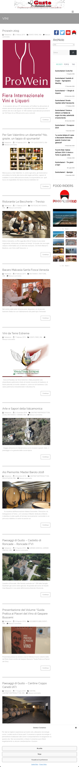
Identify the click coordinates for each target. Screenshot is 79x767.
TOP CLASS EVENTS (37, 142)
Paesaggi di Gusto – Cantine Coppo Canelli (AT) (24, 685)
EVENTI (31, 35)
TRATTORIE (42, 274)
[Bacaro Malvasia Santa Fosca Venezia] (26, 280)
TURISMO (19, 415)
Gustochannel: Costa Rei (64, 71)
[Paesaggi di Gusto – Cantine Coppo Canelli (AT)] (26, 697)
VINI (40, 35)
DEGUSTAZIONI (7, 478)
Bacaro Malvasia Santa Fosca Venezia (25, 269)
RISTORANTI (42, 205)
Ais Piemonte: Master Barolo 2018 (23, 472)
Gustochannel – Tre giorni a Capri (64, 163)
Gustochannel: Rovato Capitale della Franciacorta (64, 102)
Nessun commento (10, 145)
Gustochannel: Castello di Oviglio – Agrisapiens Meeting (64, 80)
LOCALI (4, 415)
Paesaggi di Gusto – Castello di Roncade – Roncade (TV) (21, 542)
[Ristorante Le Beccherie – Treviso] (26, 212)
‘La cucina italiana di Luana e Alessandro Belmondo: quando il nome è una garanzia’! (64, 139)
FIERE (36, 35)
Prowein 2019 (10, 30)
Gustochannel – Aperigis (64, 172)
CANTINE (32, 691)
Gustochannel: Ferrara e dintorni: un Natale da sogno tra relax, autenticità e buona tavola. (64, 114)
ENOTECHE (34, 205)
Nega (39, 754)
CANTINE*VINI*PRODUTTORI (40, 412)
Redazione (7, 35)
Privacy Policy (43, 764)
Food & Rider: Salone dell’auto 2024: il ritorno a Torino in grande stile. (64, 152)
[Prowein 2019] (26, 41)
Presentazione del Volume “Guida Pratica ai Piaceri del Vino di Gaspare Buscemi (25, 613)
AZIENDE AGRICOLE (36, 548)
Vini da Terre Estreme (15, 333)
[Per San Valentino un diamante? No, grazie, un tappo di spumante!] (26, 149)
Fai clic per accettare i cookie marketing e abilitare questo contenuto (65, 218)
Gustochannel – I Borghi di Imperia (64, 92)
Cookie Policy (34, 764)
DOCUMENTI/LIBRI (35, 621)
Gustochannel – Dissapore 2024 (64, 126)
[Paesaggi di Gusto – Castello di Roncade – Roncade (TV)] (26, 554)
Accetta (39, 748)
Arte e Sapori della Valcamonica (22, 408)
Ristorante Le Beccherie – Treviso (23, 201)
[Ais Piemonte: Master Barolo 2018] (26, 483)
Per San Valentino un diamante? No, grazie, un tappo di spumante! (24, 136)
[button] (76, 728)
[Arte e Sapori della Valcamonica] (26, 419)
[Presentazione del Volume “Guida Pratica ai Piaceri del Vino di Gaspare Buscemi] (26, 628)
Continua (45, 120)
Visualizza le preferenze (39, 760)
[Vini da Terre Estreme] (26, 344)
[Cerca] (73, 52)
